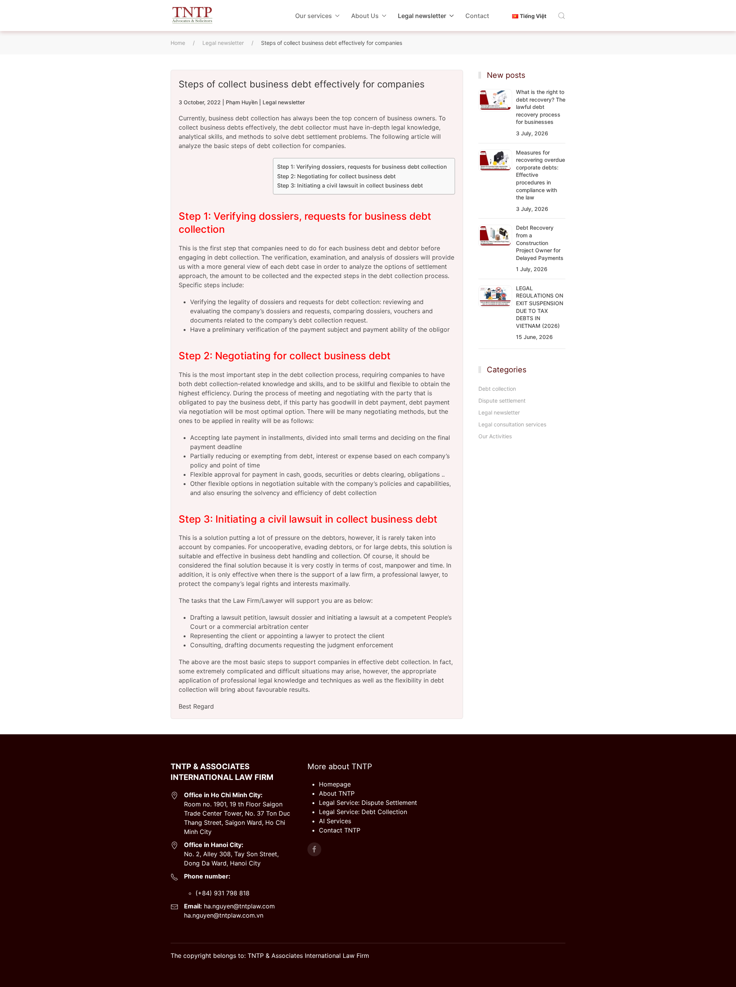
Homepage (335, 784)
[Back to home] (192, 15)
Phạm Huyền (242, 102)
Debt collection (497, 388)
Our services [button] (313, 16)
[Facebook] (314, 849)
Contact (477, 16)
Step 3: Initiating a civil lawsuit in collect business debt (350, 185)
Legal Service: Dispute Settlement (368, 802)
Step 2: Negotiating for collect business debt (337, 176)
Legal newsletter (284, 102)
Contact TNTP (339, 830)
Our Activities (495, 436)
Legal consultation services (512, 424)
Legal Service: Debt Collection (363, 812)
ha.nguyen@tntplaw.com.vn (223, 915)
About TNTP (337, 793)
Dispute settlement (502, 400)
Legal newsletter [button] (422, 16)
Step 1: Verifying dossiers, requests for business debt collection (362, 166)
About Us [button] (365, 16)
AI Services (335, 821)
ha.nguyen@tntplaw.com (238, 906)
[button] (561, 15)
